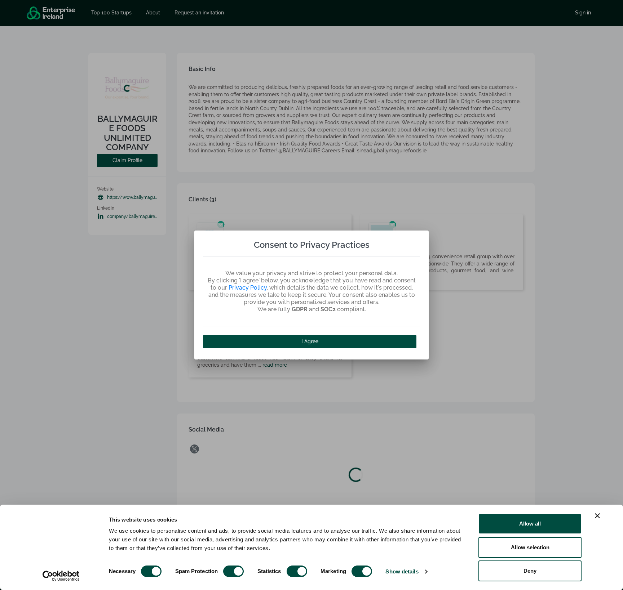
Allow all (530, 523)
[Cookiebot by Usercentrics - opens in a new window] (61, 576)
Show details (401, 571)
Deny (529, 571)
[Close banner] (597, 515)
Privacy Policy (248, 287)
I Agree (309, 341)
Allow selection (530, 547)
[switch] (233, 571)
